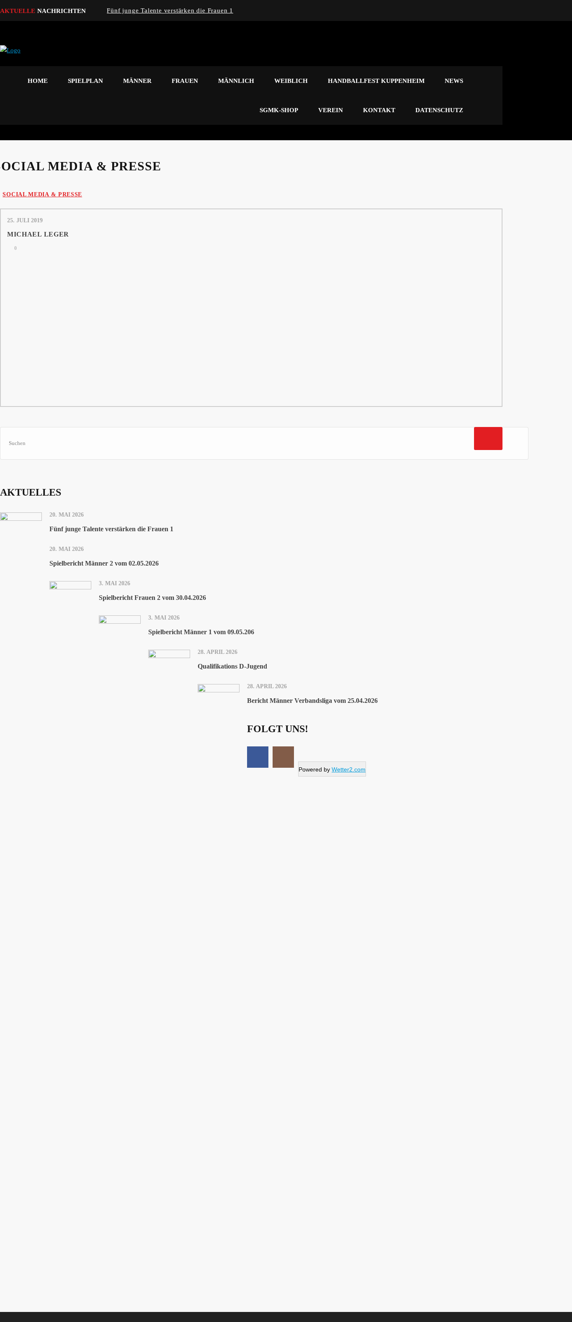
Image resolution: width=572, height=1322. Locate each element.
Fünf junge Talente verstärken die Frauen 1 (170, 10)
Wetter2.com (349, 769)
